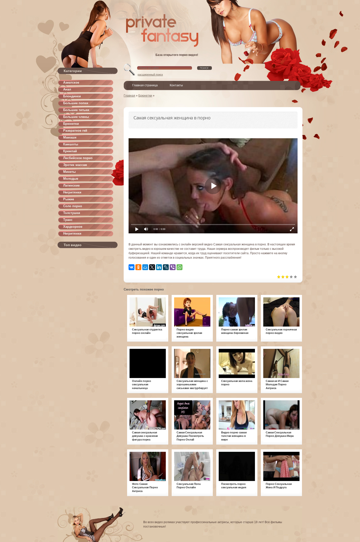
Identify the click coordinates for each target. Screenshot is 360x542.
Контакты (176, 85)
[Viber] (173, 267)
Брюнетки (71, 124)
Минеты (69, 172)
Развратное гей (75, 130)
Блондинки (72, 96)
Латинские (71, 185)
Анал (67, 89)
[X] (152, 267)
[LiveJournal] (166, 267)
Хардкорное (72, 226)
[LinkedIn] (159, 267)
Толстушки (71, 213)
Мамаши (69, 137)
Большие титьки (76, 110)
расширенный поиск (150, 74)
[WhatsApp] (179, 267)
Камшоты (70, 144)
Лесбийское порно (78, 158)
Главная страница (145, 85)
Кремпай (70, 151)
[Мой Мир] (145, 267)
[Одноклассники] (138, 267)
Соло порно (72, 206)
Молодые (70, 178)
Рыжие (68, 199)
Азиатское (71, 82)
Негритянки (72, 192)
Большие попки (75, 103)
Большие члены (76, 117)
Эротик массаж (75, 165)
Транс (67, 220)
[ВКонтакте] (131, 267)
